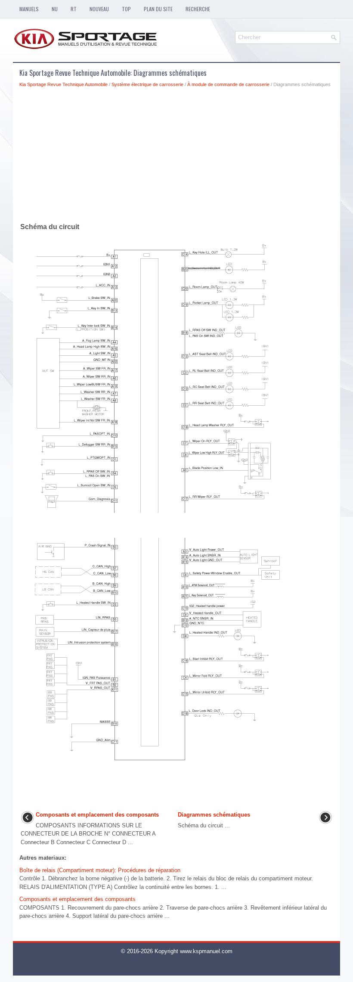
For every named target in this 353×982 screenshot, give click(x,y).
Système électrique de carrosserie (147, 84)
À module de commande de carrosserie (228, 84)
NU (55, 8)
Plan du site (158, 8)
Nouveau (99, 8)
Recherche (198, 8)
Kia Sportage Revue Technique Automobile (63, 84)
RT (74, 8)
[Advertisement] (176, 156)
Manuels (29, 8)
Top (126, 8)
